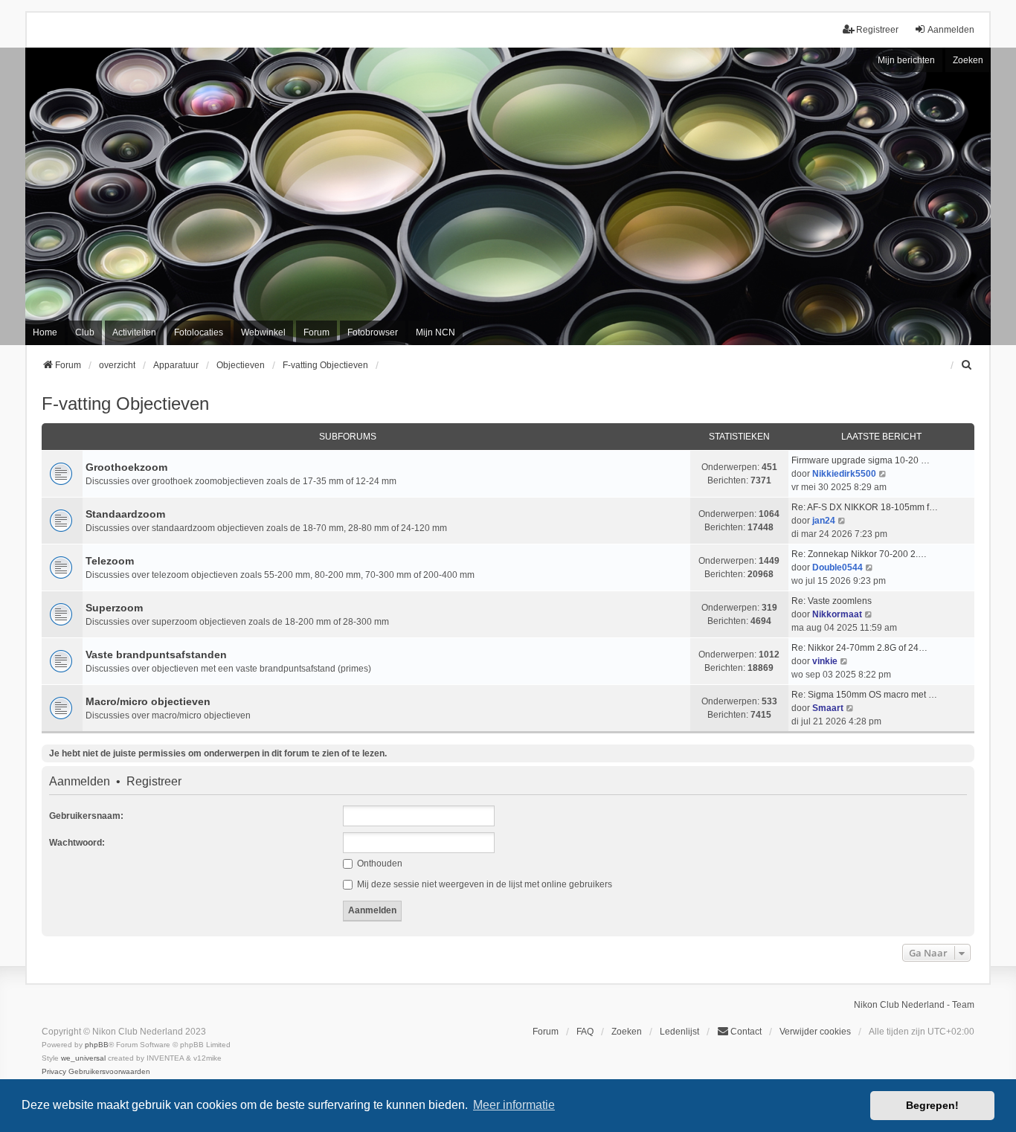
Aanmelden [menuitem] (950, 30)
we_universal (83, 1058)
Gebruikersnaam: (86, 816)
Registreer (153, 782)
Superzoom (114, 608)
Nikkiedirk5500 (844, 474)
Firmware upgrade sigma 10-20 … (860, 460)
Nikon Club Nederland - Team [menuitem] (914, 1005)
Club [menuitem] (84, 332)
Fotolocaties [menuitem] (198, 332)
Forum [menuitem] (316, 332)
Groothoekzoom (126, 467)
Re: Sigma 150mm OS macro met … (864, 694)
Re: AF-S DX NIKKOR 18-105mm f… (864, 507)
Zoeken (968, 60)
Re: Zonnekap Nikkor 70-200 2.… (859, 554)
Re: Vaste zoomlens (831, 601)
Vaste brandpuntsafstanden (156, 654)
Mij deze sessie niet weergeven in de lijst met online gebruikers (483, 884)
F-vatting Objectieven (125, 403)
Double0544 (837, 567)
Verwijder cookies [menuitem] (815, 1031)
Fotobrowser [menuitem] (372, 332)
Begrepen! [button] (932, 1105)
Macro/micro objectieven (148, 701)
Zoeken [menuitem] (626, 1031)
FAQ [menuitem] (585, 1031)
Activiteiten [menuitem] (134, 332)
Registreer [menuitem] (877, 30)
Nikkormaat (837, 614)
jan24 (823, 520)
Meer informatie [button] (514, 1105)
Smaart (827, 708)
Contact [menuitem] (746, 1031)
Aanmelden (79, 782)
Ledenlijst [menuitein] (679, 1031)
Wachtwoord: (77, 842)
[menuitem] (967, 365)
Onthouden (378, 863)
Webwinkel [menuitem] (263, 332)
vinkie (824, 661)
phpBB (97, 1045)
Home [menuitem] (45, 332)
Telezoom (110, 561)
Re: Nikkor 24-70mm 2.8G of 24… (859, 648)
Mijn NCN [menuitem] (435, 332)
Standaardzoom (125, 514)
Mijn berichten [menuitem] (906, 60)
